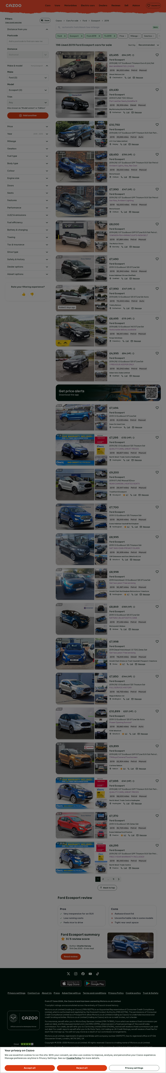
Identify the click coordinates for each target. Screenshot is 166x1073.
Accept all (30, 1068)
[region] (83, 1060)
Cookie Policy (73, 1058)
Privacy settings (134, 1068)
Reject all (82, 1068)
